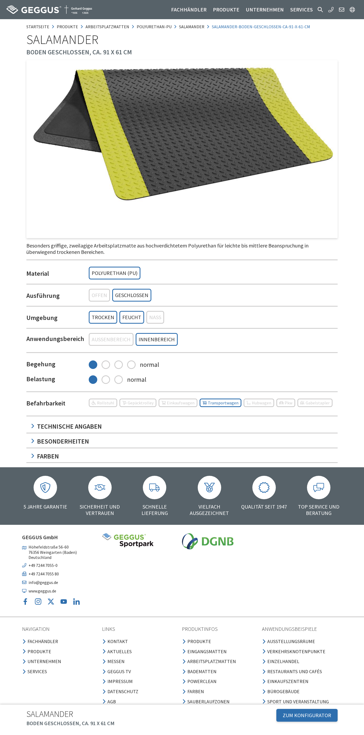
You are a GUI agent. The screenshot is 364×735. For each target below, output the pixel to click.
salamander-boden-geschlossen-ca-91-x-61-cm (261, 26)
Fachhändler (189, 9)
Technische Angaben (69, 426)
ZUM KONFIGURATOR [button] (307, 715)
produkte (67, 26)
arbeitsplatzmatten (107, 26)
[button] (320, 9)
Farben (48, 456)
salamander (191, 26)
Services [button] (301, 9)
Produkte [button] (226, 9)
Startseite (37, 26)
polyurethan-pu (154, 26)
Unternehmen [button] (265, 9)
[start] (49, 9)
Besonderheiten (63, 441)
